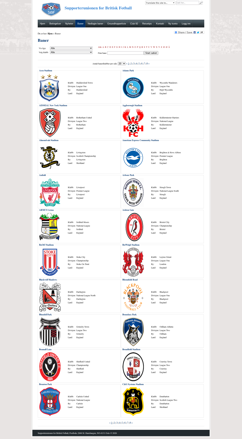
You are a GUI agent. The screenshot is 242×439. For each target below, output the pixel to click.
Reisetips (147, 23)
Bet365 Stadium (46, 244)
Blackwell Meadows (48, 279)
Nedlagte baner (95, 23)
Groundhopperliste (116, 23)
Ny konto (173, 23)
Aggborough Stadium (132, 105)
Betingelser (55, 23)
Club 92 (134, 23)
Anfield (42, 175)
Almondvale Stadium (48, 140)
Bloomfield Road (130, 279)
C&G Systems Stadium (133, 384)
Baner (80, 23)
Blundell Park (45, 314)
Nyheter (69, 23)
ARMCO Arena (46, 209)
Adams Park (128, 70)
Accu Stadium (45, 70)
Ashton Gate (128, 209)
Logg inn (186, 23)
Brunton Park (45, 384)
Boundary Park (129, 314)
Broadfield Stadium (131, 349)
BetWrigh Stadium (130, 244)
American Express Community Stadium (140, 140)
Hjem (42, 23)
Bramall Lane (45, 349)
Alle (100, 46)
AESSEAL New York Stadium (53, 105)
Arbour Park (128, 175)
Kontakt (160, 23)
